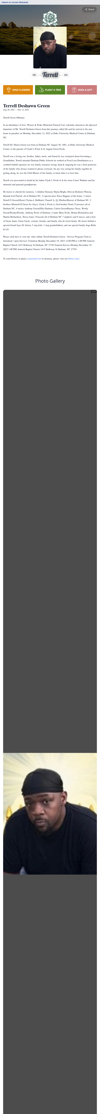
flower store (73, 258)
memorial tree (34, 258)
